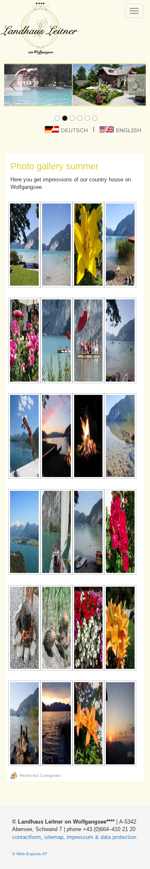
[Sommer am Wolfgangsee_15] (88, 532)
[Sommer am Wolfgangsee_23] (88, 724)
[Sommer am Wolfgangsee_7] (88, 341)
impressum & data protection (101, 837)
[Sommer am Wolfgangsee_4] (120, 245)
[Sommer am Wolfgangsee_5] (24, 341)
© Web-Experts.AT (29, 853)
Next (135, 85)
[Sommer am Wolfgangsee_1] (24, 245)
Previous (15, 85)
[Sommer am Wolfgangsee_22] (56, 724)
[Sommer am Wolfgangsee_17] (24, 628)
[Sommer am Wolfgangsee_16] (120, 532)
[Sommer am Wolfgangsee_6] (56, 341)
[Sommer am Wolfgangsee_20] (120, 628)
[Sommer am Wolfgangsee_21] (24, 724)
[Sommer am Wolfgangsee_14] (56, 532)
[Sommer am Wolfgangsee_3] (88, 245)
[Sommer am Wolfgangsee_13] (24, 532)
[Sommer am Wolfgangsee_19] (88, 628)
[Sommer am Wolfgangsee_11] (88, 436)
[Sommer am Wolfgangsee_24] (120, 724)
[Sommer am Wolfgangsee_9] (24, 436)
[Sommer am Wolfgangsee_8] (120, 341)
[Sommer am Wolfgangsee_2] (56, 245)
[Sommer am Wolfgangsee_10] (56, 436)
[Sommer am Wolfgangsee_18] (56, 628)
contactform (26, 837)
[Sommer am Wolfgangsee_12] (120, 436)
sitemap (53, 837)
